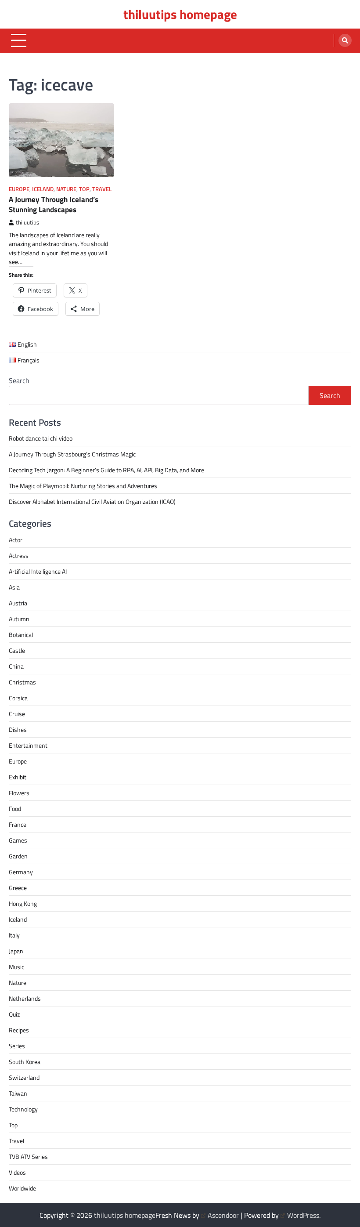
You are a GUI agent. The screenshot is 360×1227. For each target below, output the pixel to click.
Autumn (19, 618)
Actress (19, 555)
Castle (17, 650)
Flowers (19, 792)
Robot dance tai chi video (40, 438)
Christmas (22, 682)
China (16, 666)
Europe (19, 189)
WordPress (303, 1215)
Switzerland (24, 1077)
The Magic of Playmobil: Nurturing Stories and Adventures (83, 485)
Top (84, 189)
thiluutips (27, 222)
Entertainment (28, 745)
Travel (102, 189)
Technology (23, 1109)
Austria (18, 603)
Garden (18, 856)
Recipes (19, 1030)
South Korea (24, 1061)
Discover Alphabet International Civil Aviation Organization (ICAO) (92, 501)
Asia (14, 587)
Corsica (18, 697)
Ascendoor (223, 1215)
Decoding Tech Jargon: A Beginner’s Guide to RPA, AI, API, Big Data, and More (106, 469)
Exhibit (17, 777)
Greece (18, 887)
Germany (21, 871)
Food (15, 808)
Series (17, 1045)
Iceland (43, 189)
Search (19, 380)
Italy (14, 935)
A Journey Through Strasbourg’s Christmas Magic (72, 454)
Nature (66, 189)
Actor (15, 539)
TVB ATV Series (28, 1156)
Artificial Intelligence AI (38, 571)
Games (18, 840)
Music (16, 966)
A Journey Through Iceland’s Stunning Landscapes (53, 204)
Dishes (18, 729)
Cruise (17, 713)
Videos (17, 1172)
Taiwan (18, 1093)
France (17, 824)
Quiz (14, 1014)
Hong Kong (23, 903)
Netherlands (25, 998)
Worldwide (22, 1188)
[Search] (345, 40)
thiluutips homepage (180, 14)
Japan (16, 951)
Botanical (21, 634)
